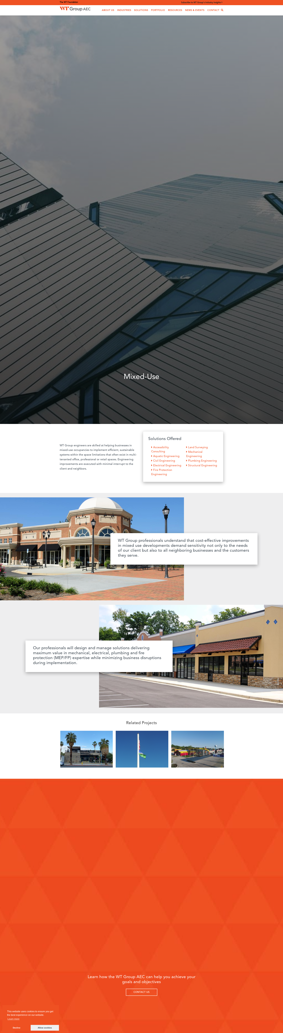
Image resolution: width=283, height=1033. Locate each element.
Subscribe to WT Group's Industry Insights (201, 2)
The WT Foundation (69, 2)
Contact (213, 10)
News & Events (194, 10)
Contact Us (142, 992)
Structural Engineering (202, 465)
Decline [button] (16, 1028)
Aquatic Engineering (166, 456)
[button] (108, 10)
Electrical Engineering (167, 465)
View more (86, 749)
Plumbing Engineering (202, 461)
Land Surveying (198, 447)
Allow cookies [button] (45, 1028)
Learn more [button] (13, 1019)
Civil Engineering (164, 461)
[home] (75, 8)
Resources (175, 10)
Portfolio (158, 10)
